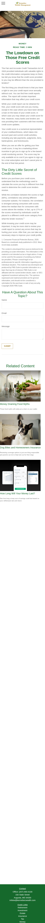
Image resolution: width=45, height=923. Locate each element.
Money (22, 922)
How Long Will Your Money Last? (17, 493)
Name (4, 300)
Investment (22, 910)
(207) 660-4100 (25, 892)
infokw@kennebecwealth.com (22, 900)
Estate (22, 913)
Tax (22, 919)
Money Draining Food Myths (15, 404)
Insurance (22, 916)
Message (6, 326)
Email (4, 313)
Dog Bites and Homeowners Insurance (20, 447)
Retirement (22, 908)
